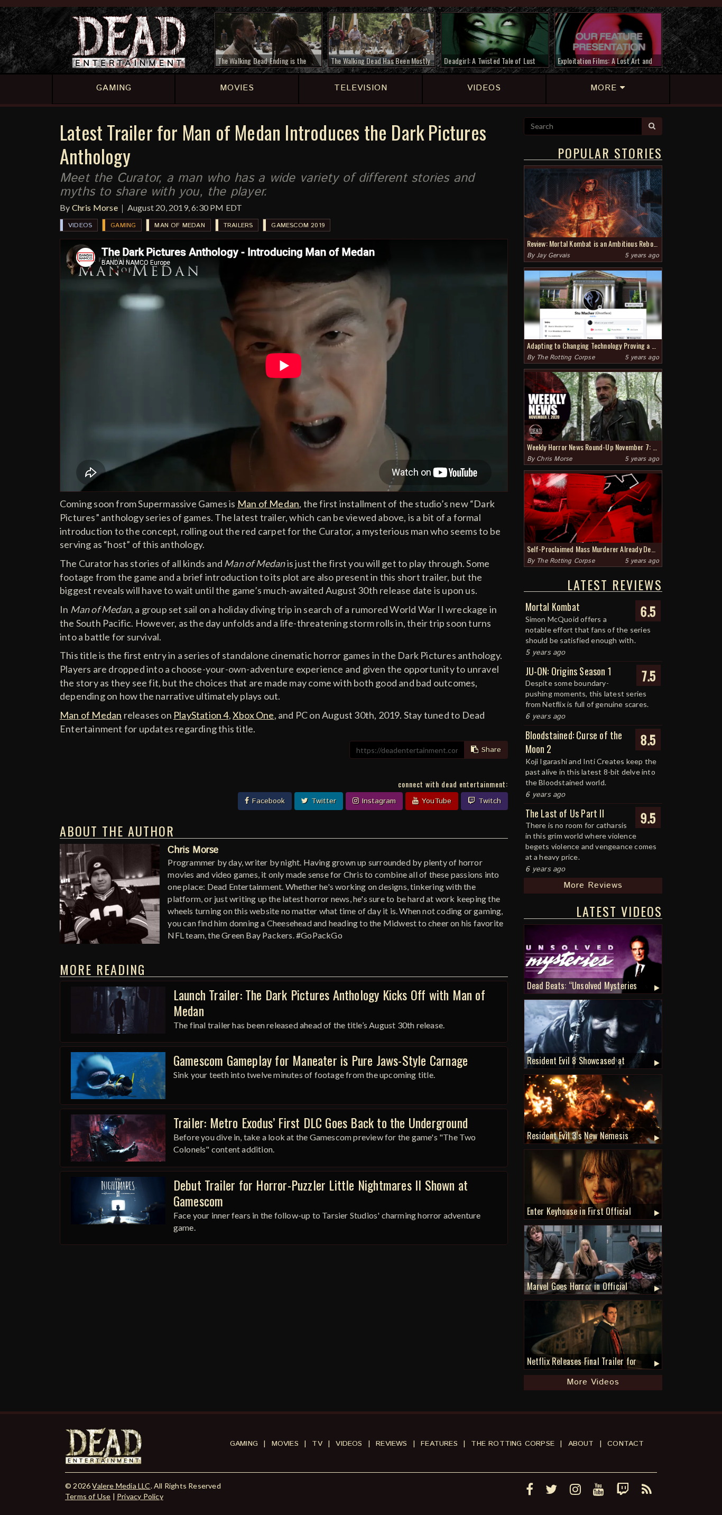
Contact (625, 1443)
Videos (80, 225)
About (581, 1443)
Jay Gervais (553, 255)
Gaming (123, 225)
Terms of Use (87, 1496)
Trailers (238, 225)
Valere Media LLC (121, 1485)
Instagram (377, 801)
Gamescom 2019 (298, 225)
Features (439, 1443)
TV (317, 1443)
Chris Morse (95, 207)
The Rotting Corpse (565, 357)
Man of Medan (179, 225)
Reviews (391, 1443)
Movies (285, 1443)
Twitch (488, 801)
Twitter (322, 801)
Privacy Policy (140, 1496)
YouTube (435, 801)
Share (490, 750)
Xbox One (253, 715)
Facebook (267, 801)
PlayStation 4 (201, 715)
